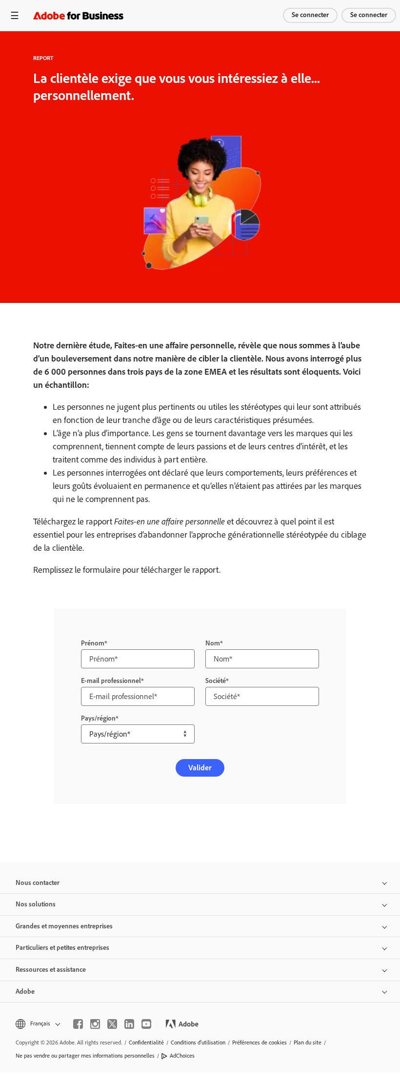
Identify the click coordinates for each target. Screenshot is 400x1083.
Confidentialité (146, 1042)
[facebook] (78, 1024)
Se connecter (310, 15)
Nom (212, 643)
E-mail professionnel (111, 681)
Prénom (92, 643)
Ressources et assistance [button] (51, 969)
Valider (200, 767)
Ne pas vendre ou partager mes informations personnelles (85, 1055)
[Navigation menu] (14, 15)
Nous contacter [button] (38, 883)
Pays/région (98, 718)
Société (215, 681)
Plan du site (307, 1042)
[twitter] (112, 1024)
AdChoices (182, 1055)
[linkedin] (129, 1024)
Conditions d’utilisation (198, 1042)
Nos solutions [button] (36, 904)
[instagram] (95, 1024)
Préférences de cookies (259, 1042)
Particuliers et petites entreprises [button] (62, 947)
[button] (37, 1023)
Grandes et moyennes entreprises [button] (64, 926)
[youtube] (146, 1024)
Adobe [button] (25, 991)
